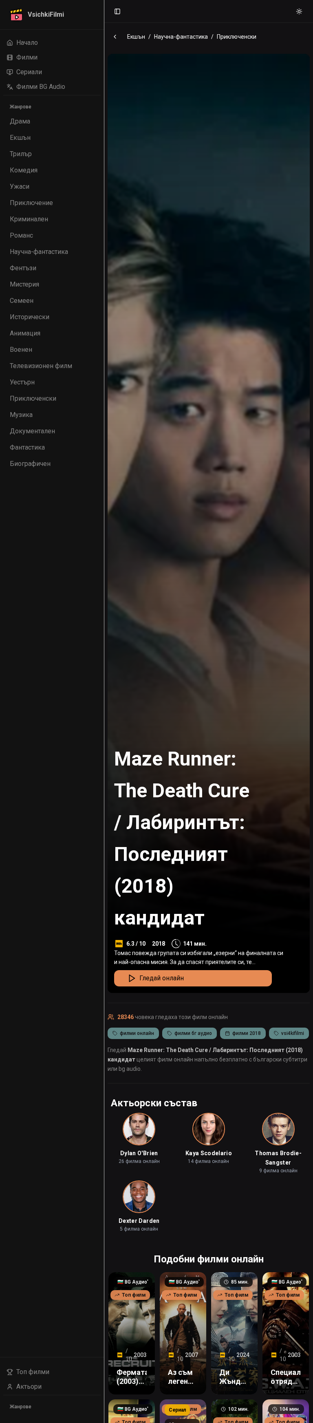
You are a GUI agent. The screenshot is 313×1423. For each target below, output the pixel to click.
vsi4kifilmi (292, 1033)
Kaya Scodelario (208, 1153)
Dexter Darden (139, 1221)
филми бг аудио (193, 1033)
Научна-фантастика (181, 36)
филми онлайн (137, 1033)
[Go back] (115, 36)
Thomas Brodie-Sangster (278, 1158)
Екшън (136, 36)
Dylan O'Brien (139, 1153)
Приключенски (236, 36)
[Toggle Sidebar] (104, 711)
